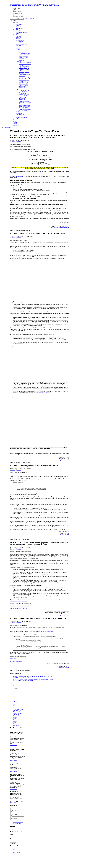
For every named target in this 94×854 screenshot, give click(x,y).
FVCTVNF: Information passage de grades (23, 680)
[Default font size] (17, 15)
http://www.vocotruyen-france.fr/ (18, 176)
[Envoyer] (12, 141)
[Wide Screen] (16, 9)
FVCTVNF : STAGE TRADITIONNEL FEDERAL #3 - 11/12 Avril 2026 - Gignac (33, 679)
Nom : (11, 834)
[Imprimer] (18, 141)
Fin (14, 704)
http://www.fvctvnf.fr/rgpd (44, 392)
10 (14, 701)
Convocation (13, 658)
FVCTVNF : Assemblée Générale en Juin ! (23, 677)
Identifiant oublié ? (17, 823)
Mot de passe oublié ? (18, 822)
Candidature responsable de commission (19, 606)
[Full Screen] (16, 8)
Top (14, 849)
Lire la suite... (13, 745)
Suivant (15, 702)
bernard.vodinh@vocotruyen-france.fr (60, 227)
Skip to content (7, 127)
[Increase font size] (17, 13)
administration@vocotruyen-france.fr (18, 601)
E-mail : (12, 838)
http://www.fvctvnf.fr (64, 460)
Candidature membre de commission (18, 608)
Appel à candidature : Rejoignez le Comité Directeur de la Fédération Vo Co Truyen (32, 676)
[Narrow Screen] (17, 11)
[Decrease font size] (18, 16)
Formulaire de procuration (16, 661)
